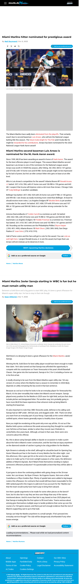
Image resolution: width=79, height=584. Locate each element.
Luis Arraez (36, 137)
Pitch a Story (42, 562)
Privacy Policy (59, 562)
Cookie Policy (25, 565)
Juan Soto (19, 231)
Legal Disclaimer (44, 565)
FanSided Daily (26, 562)
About (8, 558)
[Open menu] (5, 3)
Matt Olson (39, 228)
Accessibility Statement (63, 565)
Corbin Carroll (33, 214)
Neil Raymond (11, 41)
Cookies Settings (27, 569)
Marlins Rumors (19, 541)
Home (8, 263)
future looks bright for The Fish (42, 140)
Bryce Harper (60, 225)
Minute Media (15, 574)
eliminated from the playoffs (47, 134)
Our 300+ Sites (60, 558)
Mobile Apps (11, 562)
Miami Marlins (59, 356)
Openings (24, 558)
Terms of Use (11, 565)
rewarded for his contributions (26, 143)
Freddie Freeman (43, 220)
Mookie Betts (54, 201)
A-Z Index (10, 569)
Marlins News (18, 263)
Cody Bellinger (15, 190)
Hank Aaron (58, 159)
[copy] (18, 46)
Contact (40, 558)
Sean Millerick (11, 297)
